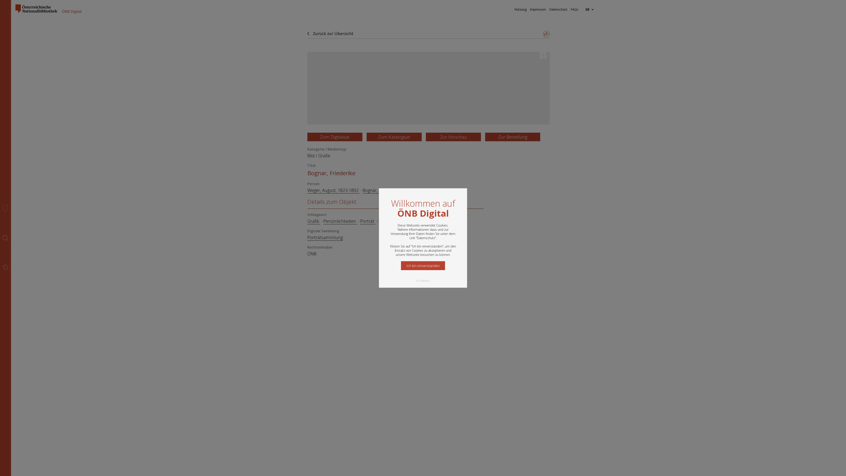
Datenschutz (426, 238)
